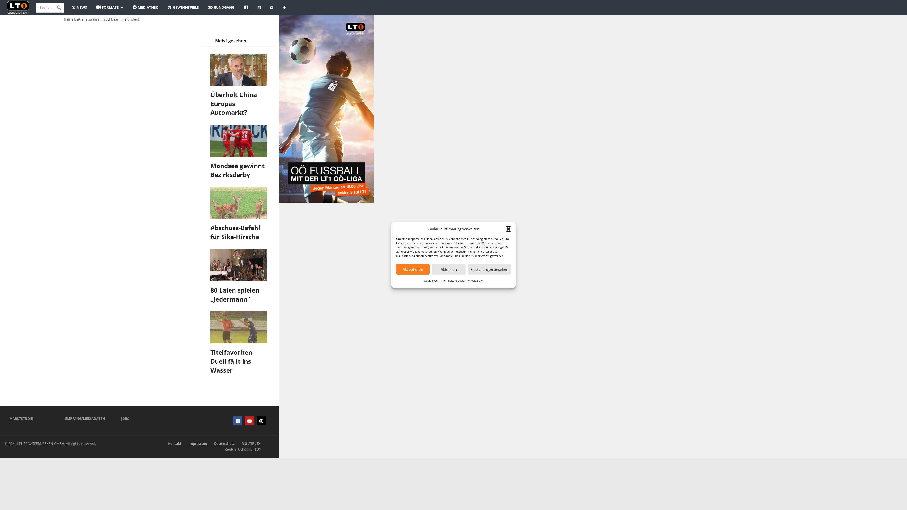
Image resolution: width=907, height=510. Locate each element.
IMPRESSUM (475, 281)
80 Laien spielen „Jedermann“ (234, 294)
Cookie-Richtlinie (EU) (242, 449)
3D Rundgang (221, 7)
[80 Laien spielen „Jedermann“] (238, 265)
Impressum (197, 443)
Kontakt (174, 443)
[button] (508, 229)
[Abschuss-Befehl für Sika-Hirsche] (238, 203)
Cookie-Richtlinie (435, 281)
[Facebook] (237, 420)
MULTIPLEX (251, 443)
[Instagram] (261, 420)
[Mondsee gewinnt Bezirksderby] (238, 141)
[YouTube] (249, 420)
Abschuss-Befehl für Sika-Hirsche (235, 232)
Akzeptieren (413, 269)
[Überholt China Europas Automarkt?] (238, 70)
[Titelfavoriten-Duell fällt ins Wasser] (238, 327)
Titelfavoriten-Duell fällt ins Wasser (232, 361)
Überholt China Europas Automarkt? (233, 103)
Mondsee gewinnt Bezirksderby (237, 170)
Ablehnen (449, 269)
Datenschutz (456, 281)
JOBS (125, 418)
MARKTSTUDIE (21, 418)
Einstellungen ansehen (489, 269)
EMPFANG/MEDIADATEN (85, 418)
